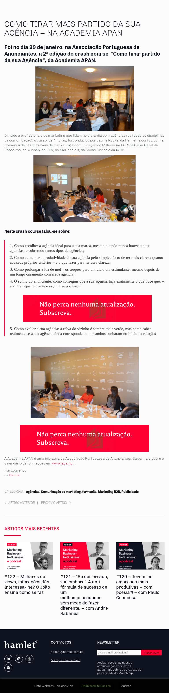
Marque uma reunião (65, 660)
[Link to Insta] (19, 659)
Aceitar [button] (126, 686)
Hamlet (15, 475)
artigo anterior (21, 503)
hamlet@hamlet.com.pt (67, 651)
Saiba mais (104, 669)
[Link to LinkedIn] (8, 659)
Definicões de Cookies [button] (96, 686)
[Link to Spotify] (8, 668)
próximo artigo (54, 503)
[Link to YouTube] (29, 659)
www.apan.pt (63, 463)
